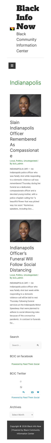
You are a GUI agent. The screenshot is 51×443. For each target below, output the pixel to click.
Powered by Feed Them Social (25, 364)
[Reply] (24, 392)
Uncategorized (30, 161)
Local (12, 161)
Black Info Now (27, 17)
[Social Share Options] (21, 387)
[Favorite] (38, 392)
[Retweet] (32, 392)
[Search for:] (25, 345)
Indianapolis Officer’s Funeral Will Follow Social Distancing (23, 259)
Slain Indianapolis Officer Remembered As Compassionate (24, 139)
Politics (19, 161)
